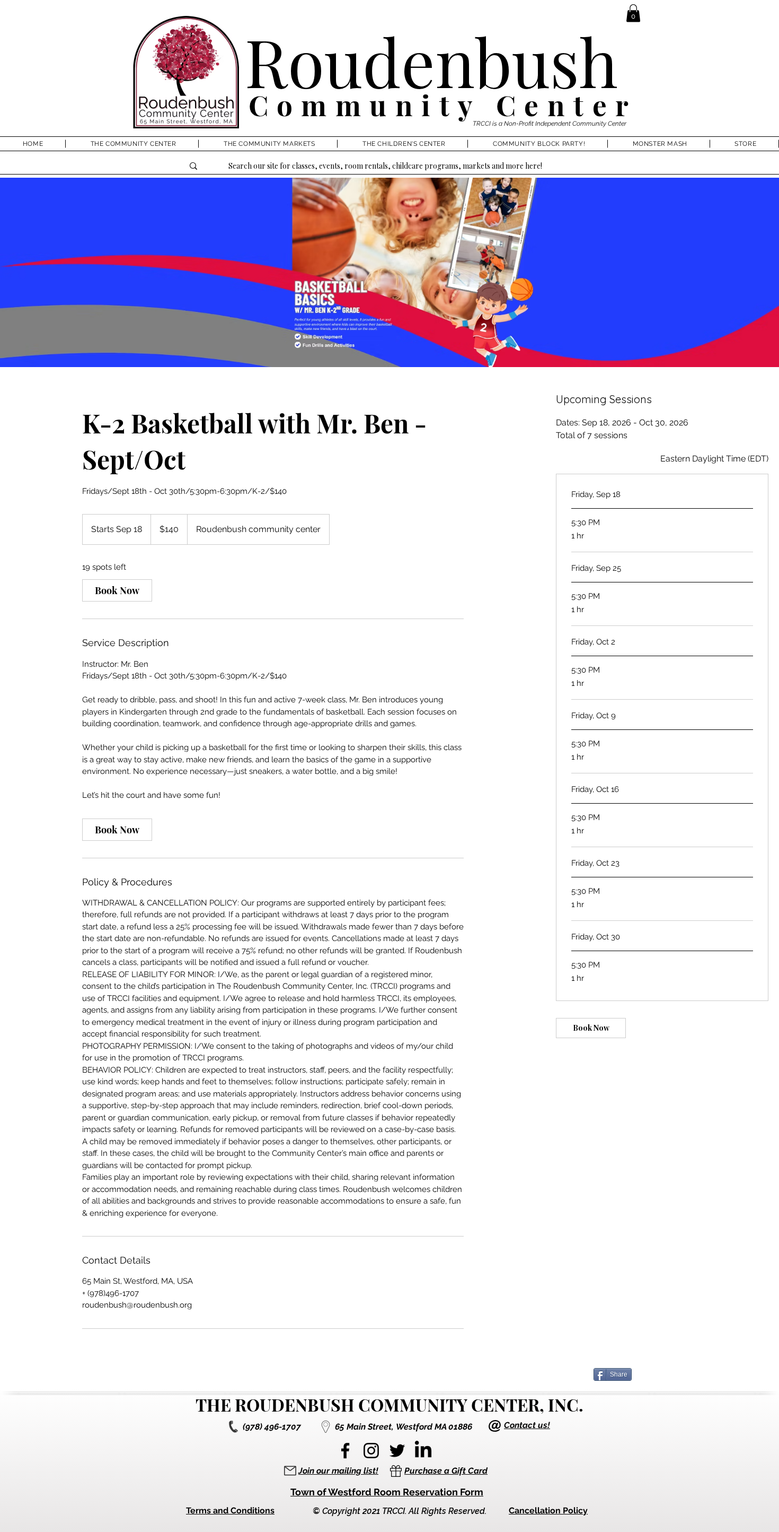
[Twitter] (397, 1450)
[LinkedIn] (423, 1450)
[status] (714, 458)
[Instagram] (371, 1450)
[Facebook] (345, 1450)
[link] (117, 590)
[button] (633, 13)
